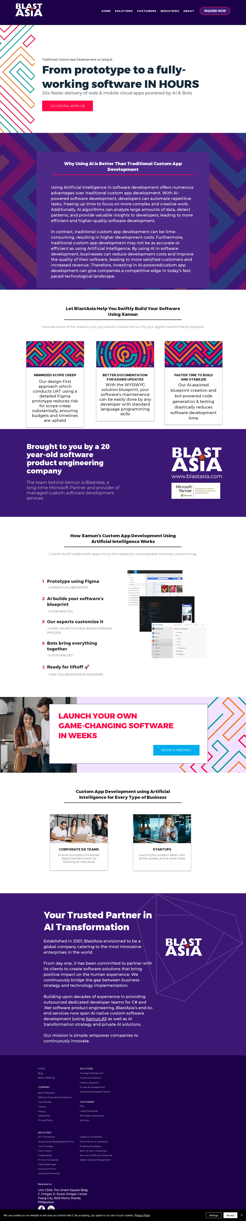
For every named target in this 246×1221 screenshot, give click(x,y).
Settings (213, 1215)
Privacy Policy (142, 1215)
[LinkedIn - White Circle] (51, 1209)
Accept (230, 1215)
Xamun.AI (96, 1018)
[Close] (242, 1215)
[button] (124, 11)
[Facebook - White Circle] (41, 1209)
